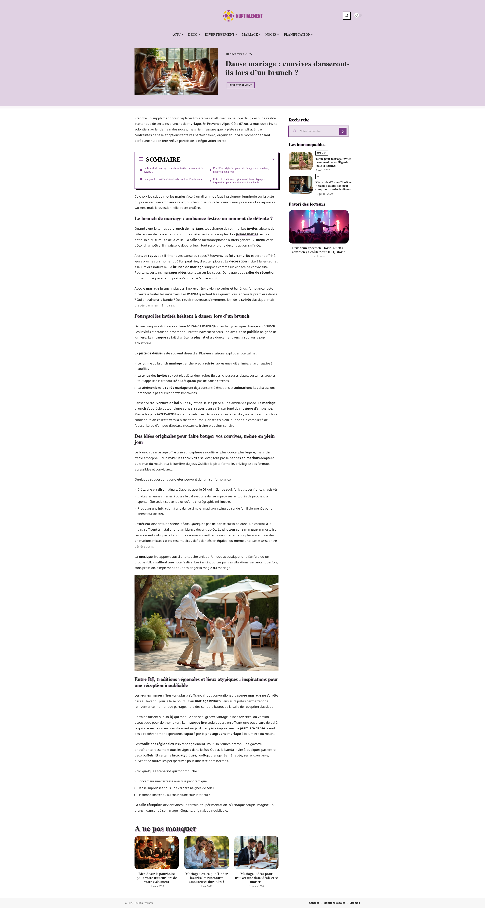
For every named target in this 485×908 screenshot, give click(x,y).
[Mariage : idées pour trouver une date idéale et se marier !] (256, 852)
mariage (194, 123)
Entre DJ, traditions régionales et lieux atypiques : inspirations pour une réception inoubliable (240, 180)
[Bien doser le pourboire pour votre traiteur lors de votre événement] (157, 852)
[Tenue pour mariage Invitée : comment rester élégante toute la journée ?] (301, 161)
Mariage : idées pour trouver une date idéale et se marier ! (256, 877)
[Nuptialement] (242, 15)
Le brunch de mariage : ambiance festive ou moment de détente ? (173, 169)
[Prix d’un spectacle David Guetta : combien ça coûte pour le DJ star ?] (319, 227)
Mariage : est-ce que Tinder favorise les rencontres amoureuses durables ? (206, 877)
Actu (319, 176)
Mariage (321, 153)
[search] (346, 15)
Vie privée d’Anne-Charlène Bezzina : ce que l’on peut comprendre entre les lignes (333, 185)
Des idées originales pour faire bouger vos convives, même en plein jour (241, 169)
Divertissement (240, 85)
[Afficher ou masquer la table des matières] (228, 159)
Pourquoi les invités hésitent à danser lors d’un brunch (173, 179)
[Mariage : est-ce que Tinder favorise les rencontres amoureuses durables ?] (206, 852)
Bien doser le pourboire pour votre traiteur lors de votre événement (157, 877)
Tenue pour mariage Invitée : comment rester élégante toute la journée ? (333, 162)
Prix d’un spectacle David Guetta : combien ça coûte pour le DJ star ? (318, 249)
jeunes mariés (247, 234)
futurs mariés (239, 255)
